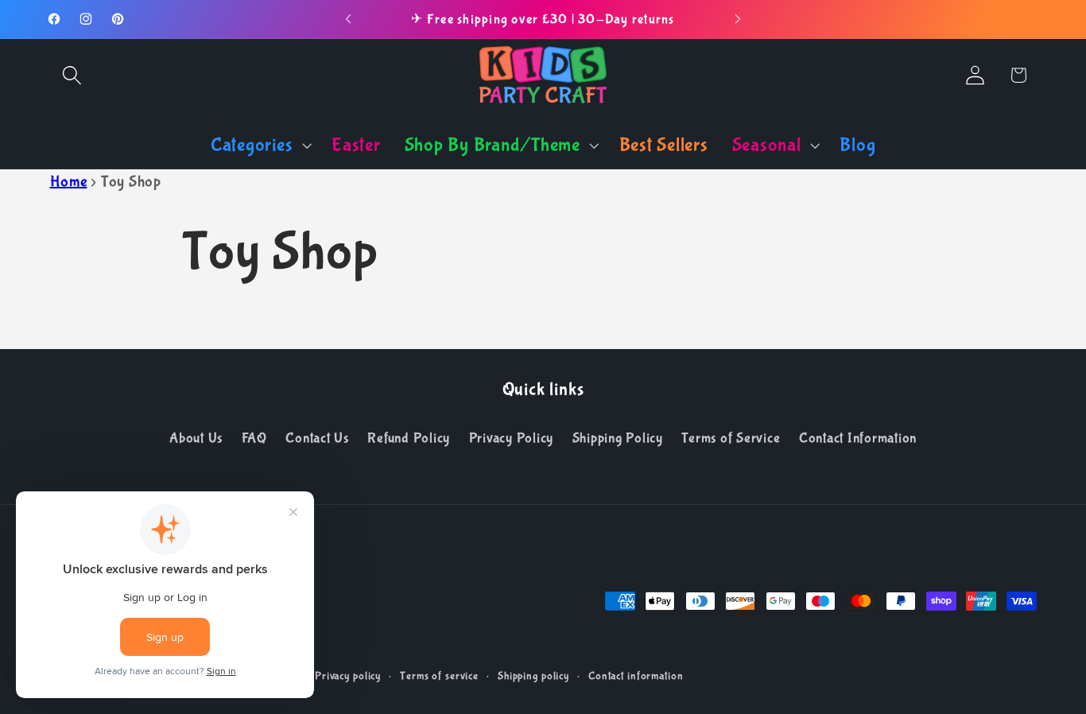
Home (68, 182)
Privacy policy (348, 675)
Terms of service (439, 675)
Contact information (636, 675)
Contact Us (317, 438)
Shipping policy (533, 675)
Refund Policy (408, 438)
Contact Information (858, 438)
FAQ (254, 438)
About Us (196, 438)
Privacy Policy (511, 438)
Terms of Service (730, 438)
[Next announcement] (737, 19)
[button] (72, 75)
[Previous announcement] (348, 19)
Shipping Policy (617, 438)
